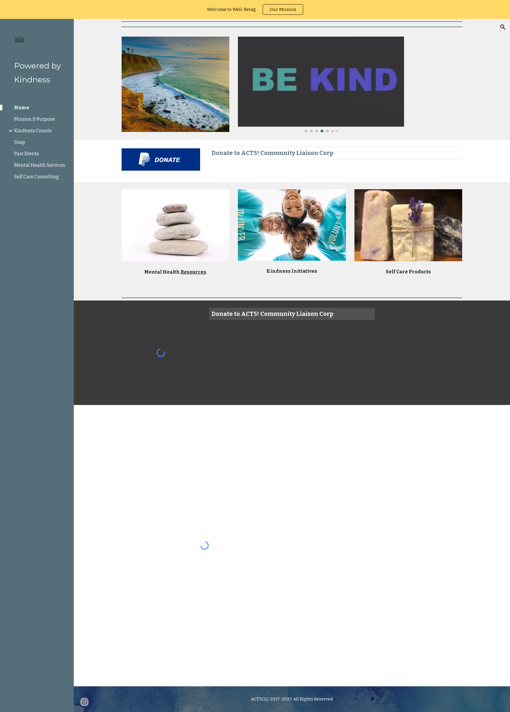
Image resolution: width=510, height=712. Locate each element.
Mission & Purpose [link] (34, 119)
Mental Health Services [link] (39, 165)
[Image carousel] (321, 85)
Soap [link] (19, 142)
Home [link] (21, 107)
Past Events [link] (26, 153)
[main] (175, 271)
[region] (255, 9)
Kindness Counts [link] (33, 130)
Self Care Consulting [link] (36, 176)
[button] (503, 27)
